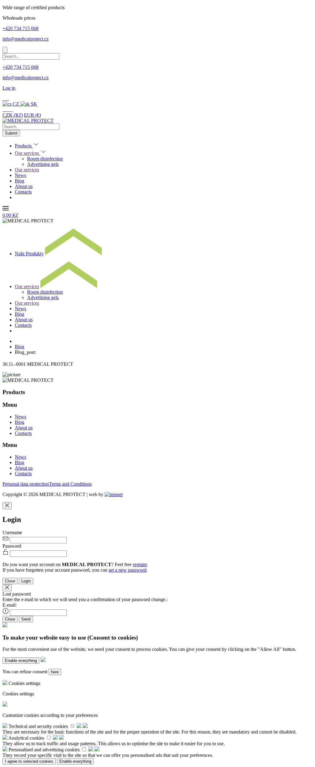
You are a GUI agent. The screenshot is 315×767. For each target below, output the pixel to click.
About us (24, 186)
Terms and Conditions (70, 484)
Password (11, 546)
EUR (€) (32, 115)
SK (33, 104)
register (140, 564)
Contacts (23, 191)
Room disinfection (45, 158)
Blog (19, 180)
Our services (27, 153)
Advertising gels (43, 164)
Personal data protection (25, 484)
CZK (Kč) (12, 115)
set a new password (127, 570)
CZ (15, 104)
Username (12, 532)
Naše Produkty (29, 253)
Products (24, 145)
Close (10, 581)
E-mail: (9, 605)
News (20, 175)
